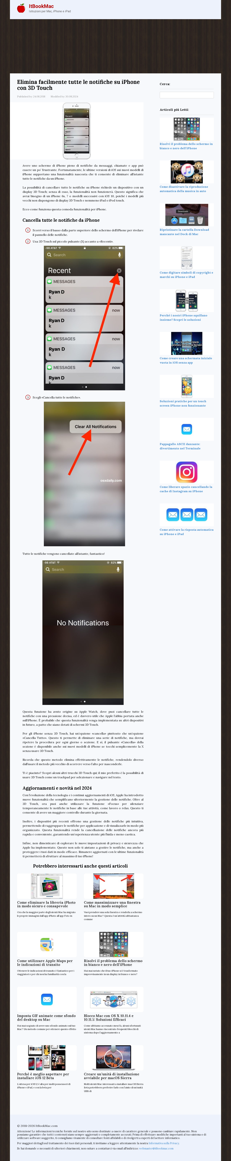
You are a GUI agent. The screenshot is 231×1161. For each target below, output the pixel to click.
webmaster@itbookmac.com (156, 1148)
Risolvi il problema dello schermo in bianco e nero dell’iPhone (113, 963)
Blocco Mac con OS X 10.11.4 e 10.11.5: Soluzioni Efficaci (109, 1018)
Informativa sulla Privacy (164, 1143)
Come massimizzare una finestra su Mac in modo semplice (112, 904)
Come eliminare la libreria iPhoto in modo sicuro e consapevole (46, 904)
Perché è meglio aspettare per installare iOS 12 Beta (43, 1076)
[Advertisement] (115, 46)
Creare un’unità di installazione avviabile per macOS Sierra (111, 1076)
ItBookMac (41, 6)
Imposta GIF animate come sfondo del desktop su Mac (46, 1018)
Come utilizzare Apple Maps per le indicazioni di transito (45, 963)
